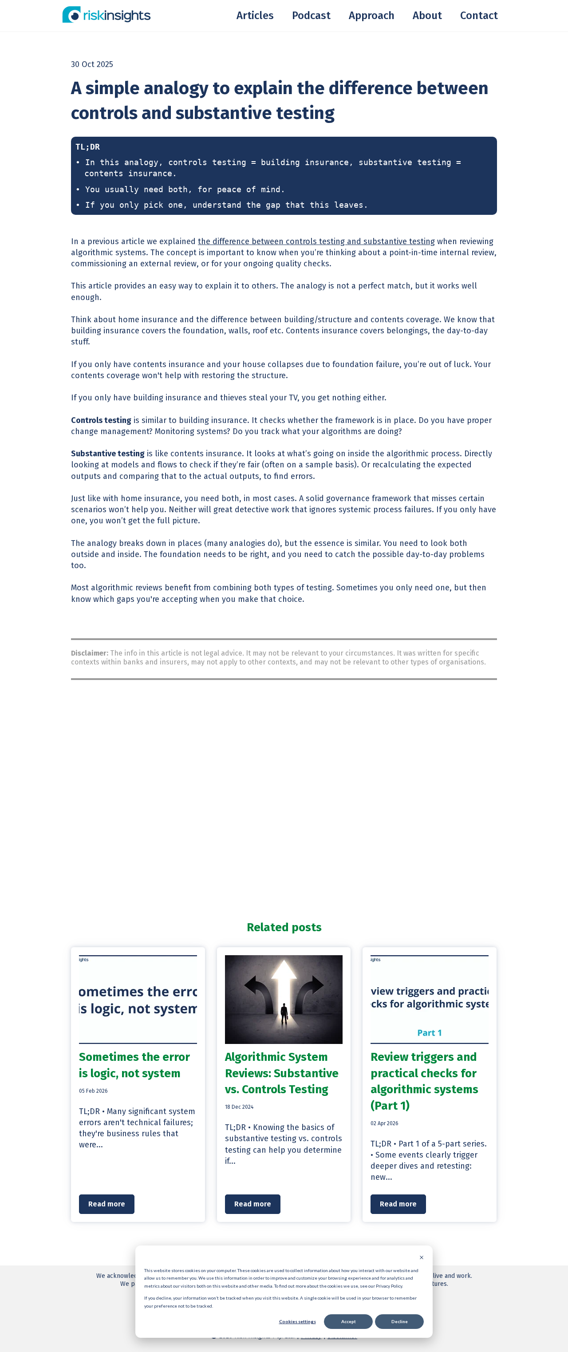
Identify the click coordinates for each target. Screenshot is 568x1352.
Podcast (311, 15)
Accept (348, 1321)
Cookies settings (297, 1321)
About (427, 15)
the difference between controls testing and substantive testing (316, 241)
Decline (399, 1321)
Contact (479, 15)
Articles (255, 15)
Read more (106, 1204)
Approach (371, 15)
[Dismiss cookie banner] (421, 1258)
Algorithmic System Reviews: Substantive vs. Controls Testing (282, 1073)
